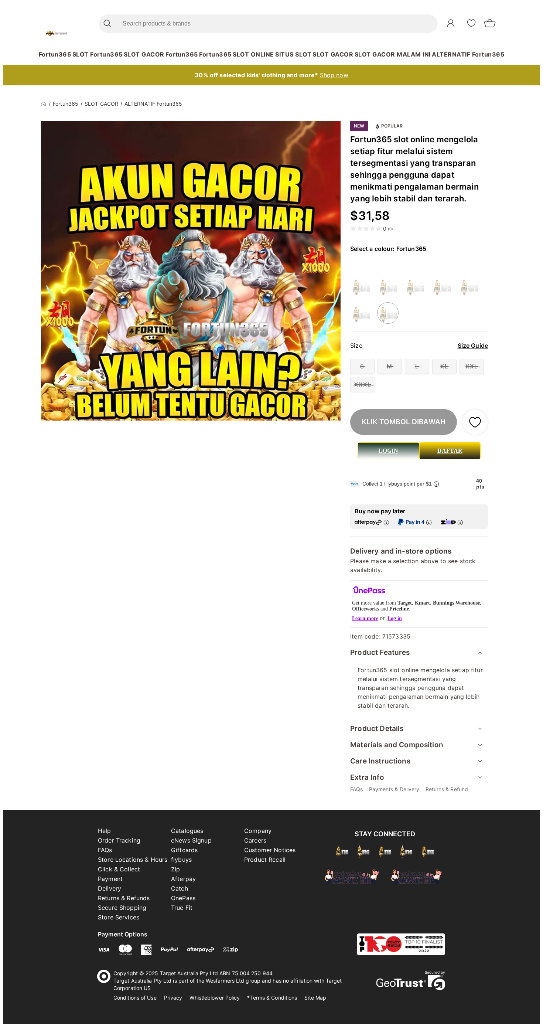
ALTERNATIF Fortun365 (468, 54)
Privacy (173, 997)
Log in (394, 618)
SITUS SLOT (293, 54)
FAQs (105, 850)
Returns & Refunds (124, 898)
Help (104, 830)
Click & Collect (119, 869)
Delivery (109, 888)
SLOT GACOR (144, 54)
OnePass (183, 898)
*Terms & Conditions (272, 997)
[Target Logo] (56, 23)
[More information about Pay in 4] (429, 522)
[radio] (362, 366)
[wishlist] (471, 23)
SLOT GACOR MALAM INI (393, 54)
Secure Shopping (122, 907)
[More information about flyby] (436, 483)
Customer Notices (270, 850)
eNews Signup (191, 840)
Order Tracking (119, 840)
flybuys (181, 859)
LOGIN (388, 451)
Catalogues (187, 830)
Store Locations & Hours (132, 859)
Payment (110, 878)
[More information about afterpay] (386, 522)
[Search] (107, 23)
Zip (175, 869)
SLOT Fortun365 (97, 54)
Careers (255, 840)
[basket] (490, 23)
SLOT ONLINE (253, 54)
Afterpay (183, 878)
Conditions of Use (135, 997)
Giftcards (184, 850)
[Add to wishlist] (475, 422)
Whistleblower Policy (214, 997)
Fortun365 (55, 54)
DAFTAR (449, 451)
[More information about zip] (460, 522)
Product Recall (265, 859)
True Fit (181, 907)
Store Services (118, 917)
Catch (179, 888)
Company (258, 830)
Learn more (365, 618)
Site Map (315, 997)
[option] (361, 286)
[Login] (450, 23)
